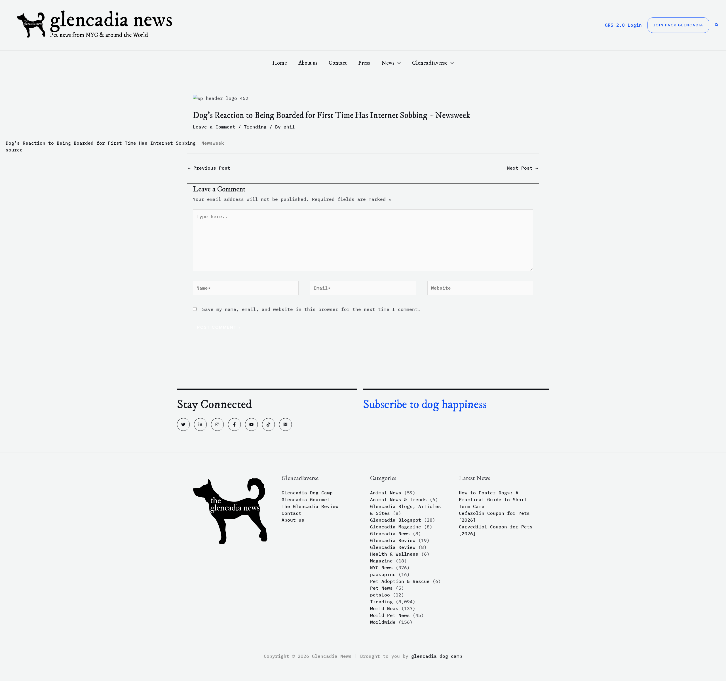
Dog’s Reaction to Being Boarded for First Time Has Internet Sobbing (101, 143)
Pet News (381, 588)
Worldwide (383, 622)
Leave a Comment (214, 127)
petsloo (380, 595)
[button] (678, 25)
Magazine (381, 561)
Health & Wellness (394, 554)
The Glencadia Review (310, 506)
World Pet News (390, 615)
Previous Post (209, 168)
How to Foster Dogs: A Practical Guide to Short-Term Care (494, 499)
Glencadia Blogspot (395, 520)
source (14, 150)
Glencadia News (111, 20)
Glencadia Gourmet (306, 499)
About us (293, 520)
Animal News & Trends (398, 499)
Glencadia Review (392, 540)
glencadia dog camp (436, 656)
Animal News (385, 493)
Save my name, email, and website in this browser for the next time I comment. (311, 309)
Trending (255, 127)
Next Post (522, 168)
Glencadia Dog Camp (307, 493)
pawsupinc (383, 574)
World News (384, 608)
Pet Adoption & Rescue (400, 581)
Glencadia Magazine (395, 527)
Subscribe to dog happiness (425, 404)
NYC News (381, 567)
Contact (291, 513)
